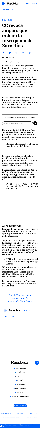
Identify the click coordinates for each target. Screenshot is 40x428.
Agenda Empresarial (21, 396)
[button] (3, 53)
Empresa (21, 376)
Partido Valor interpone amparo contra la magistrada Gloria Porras (20, 298)
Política (21, 372)
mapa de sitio (6, 413)
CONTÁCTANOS (32, 417)
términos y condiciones (11, 417)
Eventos (21, 392)
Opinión (20, 380)
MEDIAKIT (20, 413)
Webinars (21, 384)
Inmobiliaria (20, 388)
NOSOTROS (33, 413)
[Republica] (13, 3)
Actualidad (21, 368)
